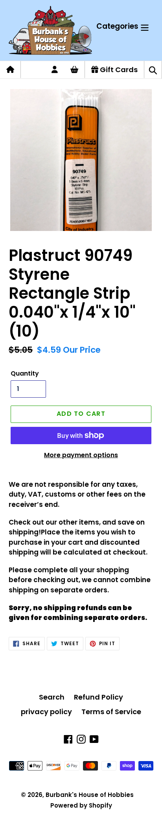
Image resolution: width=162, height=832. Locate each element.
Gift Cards (118, 69)
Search (51, 697)
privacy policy (46, 712)
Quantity (25, 373)
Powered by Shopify (81, 805)
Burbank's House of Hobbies (90, 795)
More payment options (81, 455)
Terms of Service (111, 712)
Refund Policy (98, 697)
